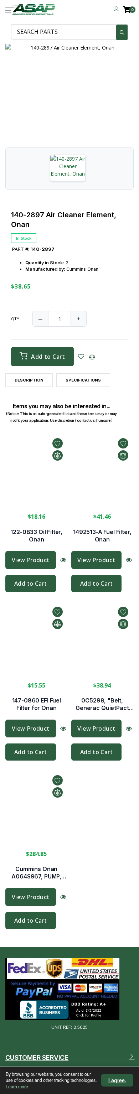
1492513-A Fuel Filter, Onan (102, 535)
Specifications (83, 380)
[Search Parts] (122, 32)
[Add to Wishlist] (81, 356)
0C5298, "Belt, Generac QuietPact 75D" (102, 704)
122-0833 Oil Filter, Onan (36, 535)
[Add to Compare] (92, 356)
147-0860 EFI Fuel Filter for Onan (36, 704)
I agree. (117, 1080)
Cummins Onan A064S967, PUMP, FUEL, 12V (36, 872)
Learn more (17, 1086)
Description (29, 380)
